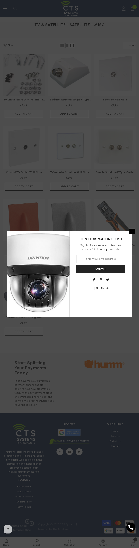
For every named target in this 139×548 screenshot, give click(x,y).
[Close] (132, 231)
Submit (100, 268)
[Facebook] (94, 280)
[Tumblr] (101, 279)
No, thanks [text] (102, 288)
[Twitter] (107, 280)
